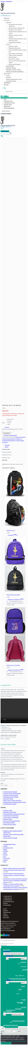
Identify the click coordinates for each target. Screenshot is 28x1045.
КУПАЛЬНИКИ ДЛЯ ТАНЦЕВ (10, 791)
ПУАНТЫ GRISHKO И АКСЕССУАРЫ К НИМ (13, 814)
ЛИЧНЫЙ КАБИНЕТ (10, 1025)
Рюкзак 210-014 (11, 530)
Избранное (5, 915)
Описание (7, 445)
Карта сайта (6, 917)
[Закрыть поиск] (3, 1028)
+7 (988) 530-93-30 (7, 899)
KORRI (5, 853)
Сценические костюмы (15, 42)
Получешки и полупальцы (15, 53)
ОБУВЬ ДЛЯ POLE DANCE (9, 824)
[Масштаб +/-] (11, 943)
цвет (3, 422)
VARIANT (5, 860)
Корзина (6, 84)
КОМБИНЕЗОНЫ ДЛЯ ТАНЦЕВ (10, 797)
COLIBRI (5, 846)
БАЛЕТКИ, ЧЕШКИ (7, 810)
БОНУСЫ (6, 18)
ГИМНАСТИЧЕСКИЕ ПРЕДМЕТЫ (15, 71)
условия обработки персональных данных (16, 1041)
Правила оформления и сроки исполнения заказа (14, 80)
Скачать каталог (6, 110)
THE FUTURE (6, 858)
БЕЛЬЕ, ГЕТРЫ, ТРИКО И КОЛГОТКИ (12, 800)
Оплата (8, 75)
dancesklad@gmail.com (8, 901)
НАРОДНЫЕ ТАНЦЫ (8, 101)
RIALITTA (5, 854)
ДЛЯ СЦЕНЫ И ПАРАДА (9, 822)
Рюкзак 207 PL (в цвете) (13, 665)
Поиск (2, 783)
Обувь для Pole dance (14, 64)
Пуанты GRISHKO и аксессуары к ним (18, 50)
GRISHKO (5, 851)
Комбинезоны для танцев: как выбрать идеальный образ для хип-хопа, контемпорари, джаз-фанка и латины (15, 880)
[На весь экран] (8, 943)
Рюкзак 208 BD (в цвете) (13, 594)
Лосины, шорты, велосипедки (16, 28)
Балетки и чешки (13, 46)
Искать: (2, 1031)
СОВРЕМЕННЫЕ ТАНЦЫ (9, 102)
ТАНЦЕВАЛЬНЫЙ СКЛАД (9, 844)
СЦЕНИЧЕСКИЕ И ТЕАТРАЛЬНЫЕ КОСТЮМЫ (14, 802)
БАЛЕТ (5, 99)
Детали (6, 446)
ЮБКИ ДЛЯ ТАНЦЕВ (8, 798)
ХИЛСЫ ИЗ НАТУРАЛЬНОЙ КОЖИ (11, 821)
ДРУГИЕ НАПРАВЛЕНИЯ (9, 108)
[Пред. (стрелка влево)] (2, 945)
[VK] (8, 96)
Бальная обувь (13, 57)
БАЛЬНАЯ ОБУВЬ (7, 819)
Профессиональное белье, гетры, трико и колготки (18, 39)
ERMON (5, 849)
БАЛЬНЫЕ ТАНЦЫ (8, 104)
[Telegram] (5, 96)
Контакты (5, 903)
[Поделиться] (5, 943)
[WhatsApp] (1, 96)
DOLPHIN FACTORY (8, 847)
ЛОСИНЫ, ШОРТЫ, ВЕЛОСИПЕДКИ (12, 793)
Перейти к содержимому (6, 1)
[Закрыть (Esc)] (2, 943)
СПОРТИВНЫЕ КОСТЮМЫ (9, 804)
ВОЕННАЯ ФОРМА (11, 68)
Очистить (7, 427)
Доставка (8, 77)
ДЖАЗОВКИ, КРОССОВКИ (9, 812)
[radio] (10, 419)
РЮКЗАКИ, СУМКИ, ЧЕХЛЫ (13, 69)
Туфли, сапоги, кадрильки (15, 55)
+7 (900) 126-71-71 (7, 896)
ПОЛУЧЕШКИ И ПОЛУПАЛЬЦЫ (10, 815)
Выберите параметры (14, 599)
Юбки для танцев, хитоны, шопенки (16, 36)
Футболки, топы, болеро (15, 29)
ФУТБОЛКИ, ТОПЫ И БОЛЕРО (10, 795)
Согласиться (6, 1043)
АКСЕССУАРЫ (10, 66)
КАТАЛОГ (6, 951)
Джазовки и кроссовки (14, 48)
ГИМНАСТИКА (7, 106)
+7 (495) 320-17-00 (7, 898)
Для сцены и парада (14, 58)
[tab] (15, 445)
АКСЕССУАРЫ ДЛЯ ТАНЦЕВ (10, 838)
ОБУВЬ (8, 980)
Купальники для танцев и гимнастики (15, 25)
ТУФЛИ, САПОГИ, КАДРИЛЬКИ (10, 817)
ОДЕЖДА (9, 956)
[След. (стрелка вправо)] (5, 945)
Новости (5, 914)
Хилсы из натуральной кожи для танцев (17, 61)
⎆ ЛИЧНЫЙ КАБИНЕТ (6, 113)
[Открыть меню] (2, 128)
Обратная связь (7, 912)
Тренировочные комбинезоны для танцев (18, 32)
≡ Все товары (5, 131)
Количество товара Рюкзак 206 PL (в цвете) (12, 429)
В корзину (7, 433)
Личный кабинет (7, 905)
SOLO (4, 856)
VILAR (4, 861)
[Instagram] (3, 96)
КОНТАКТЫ (7, 82)
